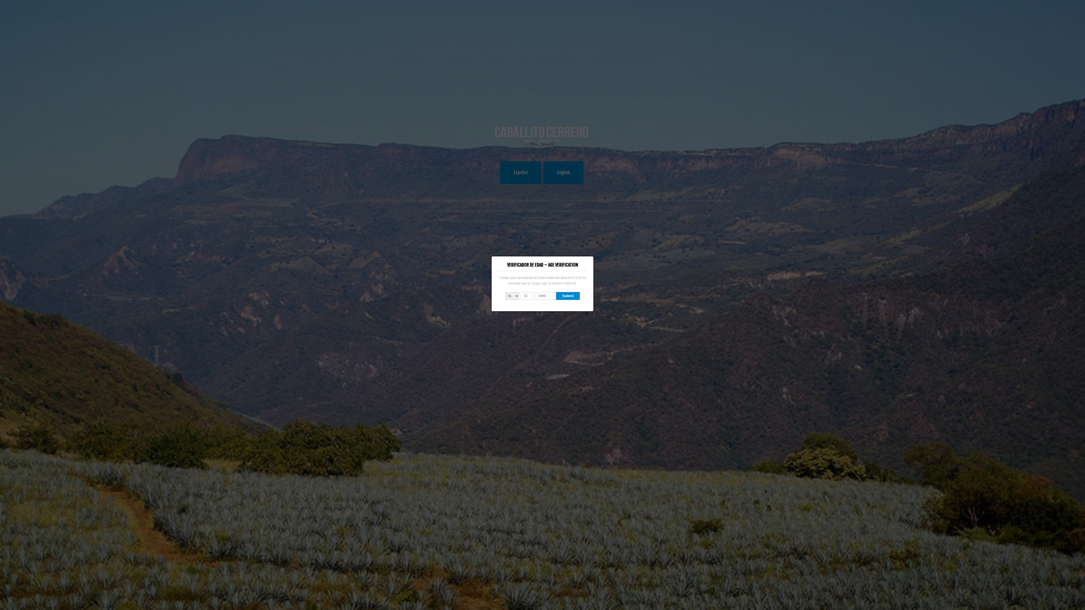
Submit (568, 296)
